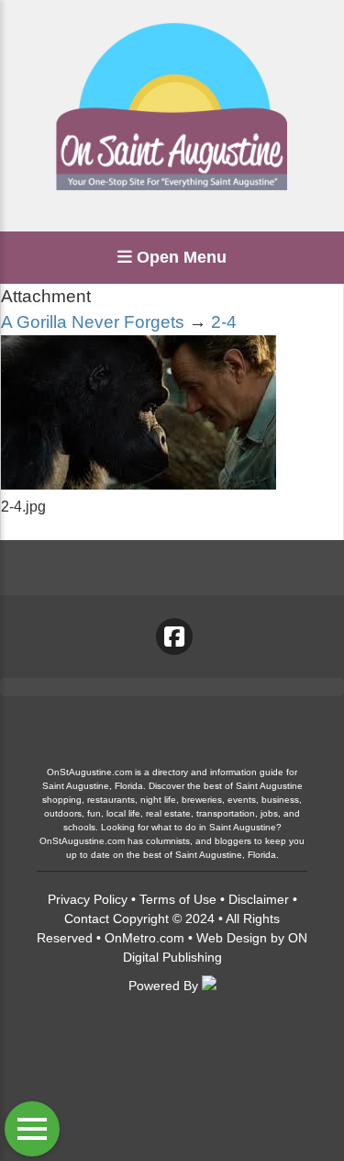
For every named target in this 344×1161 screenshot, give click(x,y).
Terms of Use (177, 899)
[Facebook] (174, 636)
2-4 (224, 322)
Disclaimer (258, 899)
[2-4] (138, 484)
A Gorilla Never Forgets (92, 322)
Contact (86, 918)
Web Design (231, 937)
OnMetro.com (144, 937)
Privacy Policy (88, 899)
